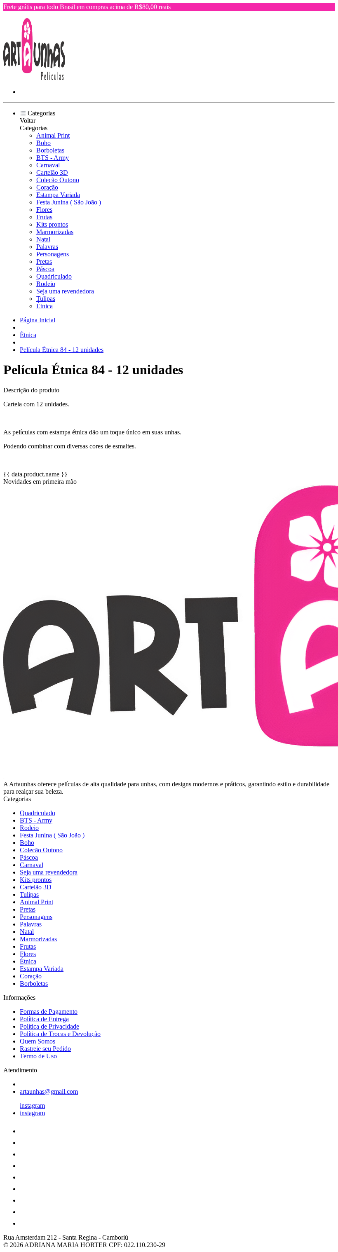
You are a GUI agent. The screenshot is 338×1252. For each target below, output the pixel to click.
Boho (43, 142)
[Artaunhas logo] (34, 77)
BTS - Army (52, 157)
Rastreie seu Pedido (45, 1048)
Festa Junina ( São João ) (68, 202)
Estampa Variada (58, 194)
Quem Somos (37, 1041)
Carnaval (48, 165)
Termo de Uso (38, 1056)
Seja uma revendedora (65, 291)
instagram (32, 1105)
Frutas (44, 216)
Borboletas (50, 150)
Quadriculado (54, 276)
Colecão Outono (57, 179)
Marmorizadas (54, 231)
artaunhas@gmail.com (49, 1091)
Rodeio (45, 283)
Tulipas (45, 298)
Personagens (52, 254)
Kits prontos (52, 224)
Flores (44, 209)
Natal (43, 239)
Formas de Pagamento (48, 1011)
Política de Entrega (44, 1018)
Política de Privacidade (49, 1026)
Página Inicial (37, 320)
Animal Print (53, 135)
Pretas (44, 261)
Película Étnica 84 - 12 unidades (61, 349)
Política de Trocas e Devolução (60, 1033)
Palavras (47, 246)
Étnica (44, 305)
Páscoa (45, 268)
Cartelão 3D (52, 172)
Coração (47, 187)
